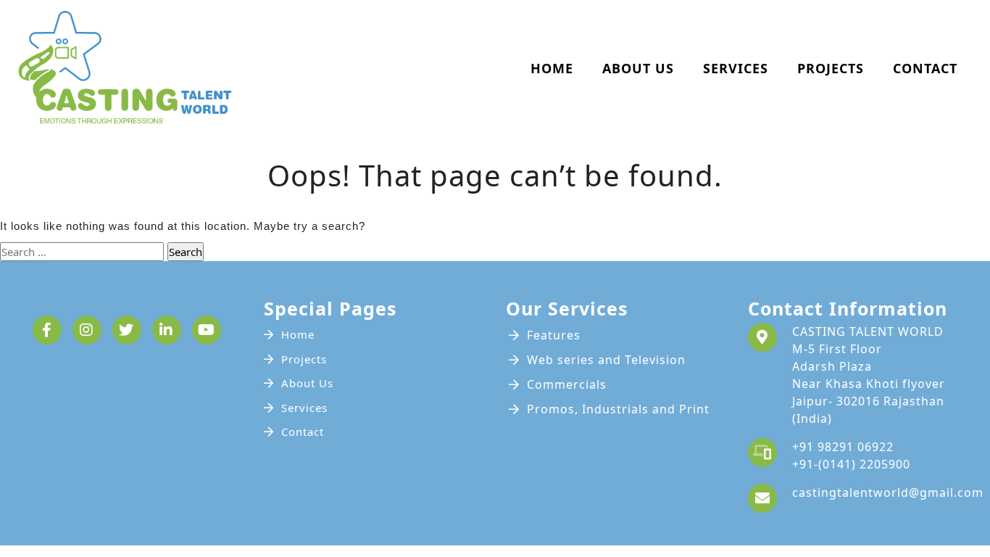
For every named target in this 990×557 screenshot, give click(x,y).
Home (552, 68)
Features (554, 335)
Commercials (567, 384)
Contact (925, 68)
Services (735, 68)
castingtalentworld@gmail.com (887, 492)
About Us (638, 68)
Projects (830, 68)
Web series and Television (606, 360)
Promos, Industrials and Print (618, 409)
